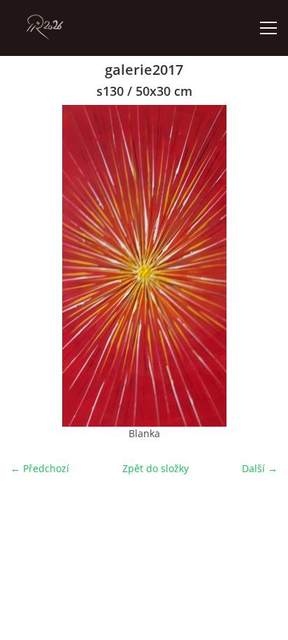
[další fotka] (255, 266)
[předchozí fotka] (33, 266)
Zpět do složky (155, 468)
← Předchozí (39, 468)
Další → (260, 468)
